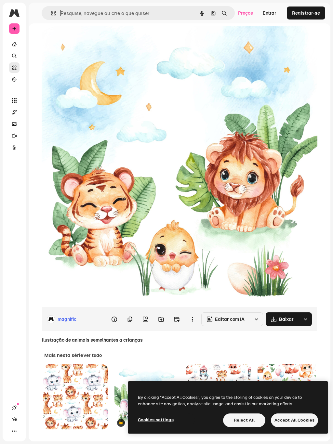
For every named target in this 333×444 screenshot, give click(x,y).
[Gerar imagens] (14, 124)
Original (83, 38)
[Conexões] (14, 407)
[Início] (14, 44)
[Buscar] (14, 56)
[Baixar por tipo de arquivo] (305, 319)
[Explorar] (14, 79)
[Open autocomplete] (51, 13)
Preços (245, 13)
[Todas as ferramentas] (14, 100)
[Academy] (14, 419)
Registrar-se (306, 13)
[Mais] (14, 431)
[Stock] (14, 67)
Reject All (244, 420)
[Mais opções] (192, 319)
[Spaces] (14, 112)
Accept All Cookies (294, 420)
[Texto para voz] (14, 147)
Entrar (269, 13)
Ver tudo (92, 355)
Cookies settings (156, 420)
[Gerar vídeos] (14, 135)
